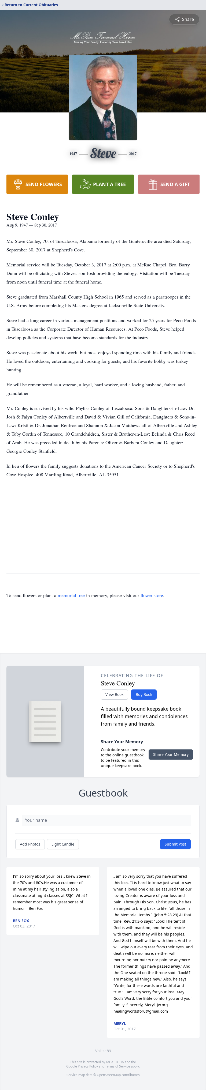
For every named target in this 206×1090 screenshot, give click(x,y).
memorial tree (71, 595)
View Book (114, 694)
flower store (152, 595)
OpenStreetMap (109, 1075)
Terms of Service (117, 1066)
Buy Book (144, 694)
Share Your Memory (171, 754)
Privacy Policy (88, 1066)
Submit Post (175, 844)
